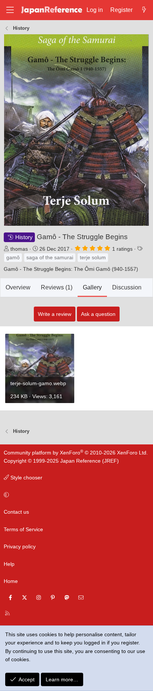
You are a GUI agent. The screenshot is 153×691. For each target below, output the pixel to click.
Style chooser (25, 478)
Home (11, 581)
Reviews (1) (56, 287)
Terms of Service (23, 529)
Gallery (92, 287)
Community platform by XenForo (76, 453)
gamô (13, 257)
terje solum (93, 257)
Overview (18, 287)
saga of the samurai (49, 257)
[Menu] (10, 10)
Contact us (16, 512)
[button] (75, 494)
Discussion (126, 287)
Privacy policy (20, 546)
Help (9, 564)
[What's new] (144, 10)
